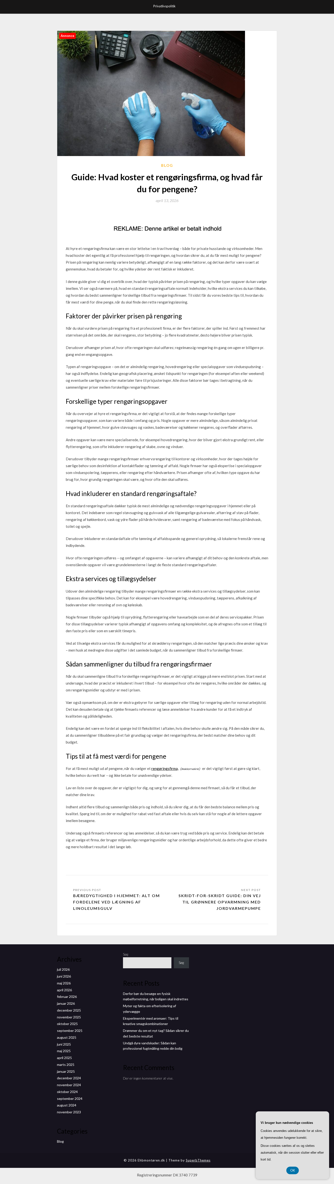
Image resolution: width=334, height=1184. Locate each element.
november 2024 (69, 1085)
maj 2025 (64, 1051)
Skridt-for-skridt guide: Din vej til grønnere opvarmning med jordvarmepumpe (219, 902)
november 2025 (69, 1017)
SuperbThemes (198, 1160)
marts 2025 (65, 1064)
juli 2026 (63, 969)
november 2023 (69, 1112)
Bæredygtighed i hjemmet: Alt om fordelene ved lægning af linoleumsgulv (116, 902)
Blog (167, 165)
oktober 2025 (67, 1024)
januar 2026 (66, 1003)
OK (292, 1170)
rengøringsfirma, (164, 768)
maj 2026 (64, 983)
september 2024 (69, 1098)
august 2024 (66, 1105)
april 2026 (64, 990)
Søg (125, 954)
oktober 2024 (67, 1092)
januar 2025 (66, 1071)
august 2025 (66, 1037)
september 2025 (69, 1030)
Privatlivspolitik (164, 6)
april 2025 (64, 1058)
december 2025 (69, 1010)
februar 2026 (67, 996)
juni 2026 (64, 976)
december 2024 (69, 1078)
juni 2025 (64, 1044)
